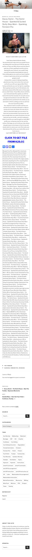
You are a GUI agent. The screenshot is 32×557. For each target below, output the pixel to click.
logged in (11, 377)
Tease (4, 486)
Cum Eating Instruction (9, 445)
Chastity (20, 439)
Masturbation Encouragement (20, 474)
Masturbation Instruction (10, 477)
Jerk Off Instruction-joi (22, 471)
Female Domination (8, 448)
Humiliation (13, 459)
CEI (15, 439)
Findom (20, 451)
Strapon (24, 483)
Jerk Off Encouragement (10, 468)
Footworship (21, 454)
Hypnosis (5, 462)
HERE (16, 406)
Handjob (5, 459)
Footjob (13, 454)
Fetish (14, 451)
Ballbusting (15, 436)
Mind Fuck (6, 483)
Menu (16, 11)
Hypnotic (12, 462)
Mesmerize (19, 480)
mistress (17, 16)
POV (19, 483)
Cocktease (6, 442)
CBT (11, 439)
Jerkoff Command (8, 465)
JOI (4, 474)
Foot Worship (7, 456)
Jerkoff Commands (20, 465)
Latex (8, 474)
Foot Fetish (6, 454)
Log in (4, 499)
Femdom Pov (14, 368)
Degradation (21, 445)
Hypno (20, 459)
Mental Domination (8, 480)
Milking (26, 480)
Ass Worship (6, 436)
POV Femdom (8, 365)
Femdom (18, 448)
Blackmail (23, 436)
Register (4, 496)
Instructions (20, 462)
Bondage (5, 439)
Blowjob (7, 368)
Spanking (22, 368)
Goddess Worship (17, 456)
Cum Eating (14, 442)
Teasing (10, 486)
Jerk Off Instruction (8, 471)
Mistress (13, 483)
